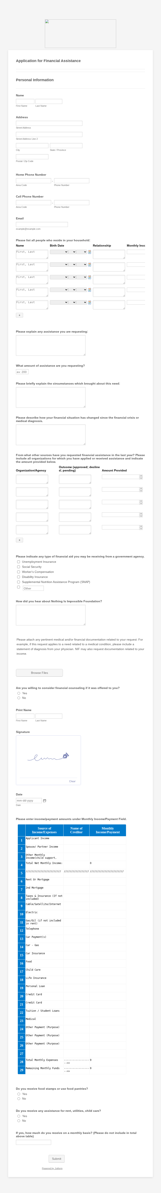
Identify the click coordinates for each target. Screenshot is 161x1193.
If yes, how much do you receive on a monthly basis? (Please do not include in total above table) (76, 1134)
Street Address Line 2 (27, 139)
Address (22, 117)
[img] (48, 757)
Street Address (23, 127)
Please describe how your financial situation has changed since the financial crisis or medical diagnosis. (77, 419)
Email (20, 218)
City (18, 150)
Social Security (32, 566)
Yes (24, 693)
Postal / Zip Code (24, 161)
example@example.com (28, 229)
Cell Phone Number (29, 196)
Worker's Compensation (38, 571)
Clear (72, 781)
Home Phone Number (31, 174)
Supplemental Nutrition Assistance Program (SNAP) (56, 582)
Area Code (21, 185)
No (24, 697)
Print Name (23, 710)
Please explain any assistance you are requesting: (52, 331)
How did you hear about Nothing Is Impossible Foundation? (59, 601)
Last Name (41, 106)
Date (18, 805)
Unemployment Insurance (39, 561)
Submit (56, 1158)
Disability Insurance (35, 577)
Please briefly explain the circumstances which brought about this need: (68, 383)
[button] (44, 800)
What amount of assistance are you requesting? (50, 365)
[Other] (22, 587)
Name (20, 95)
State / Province (58, 150)
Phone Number (61, 185)
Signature (23, 732)
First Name (21, 106)
